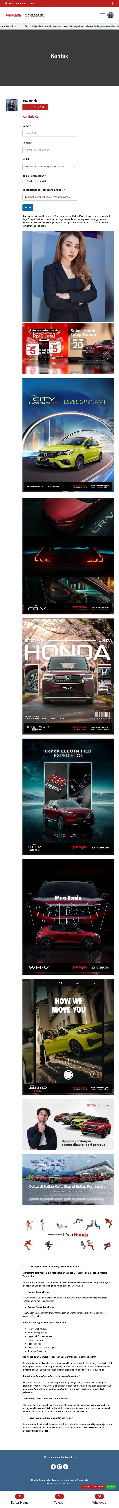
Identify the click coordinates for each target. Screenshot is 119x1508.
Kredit (43, 181)
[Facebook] (53, 1466)
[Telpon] (104, 3)
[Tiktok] (66, 1466)
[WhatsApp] (112, 3)
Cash (30, 181)
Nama (26, 126)
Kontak (27, 142)
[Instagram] (59, 1466)
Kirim (28, 208)
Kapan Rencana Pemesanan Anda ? (43, 190)
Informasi (36, 107)
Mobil (26, 159)
